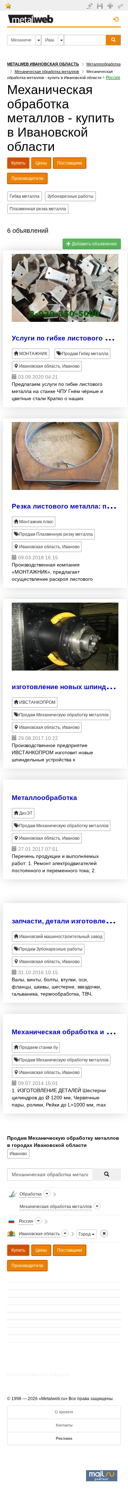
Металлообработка (103, 64)
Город (85, 1234)
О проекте (64, 1412)
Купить (18, 163)
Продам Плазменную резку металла (55, 534)
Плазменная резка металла (38, 208)
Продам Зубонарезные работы (50, 949)
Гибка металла (24, 196)
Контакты (64, 1425)
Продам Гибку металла (84, 353)
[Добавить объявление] (90, 5)
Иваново (18, 1153)
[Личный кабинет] (121, 5)
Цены (41, 163)
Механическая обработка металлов (47, 71)
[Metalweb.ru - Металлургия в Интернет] (30, 17)
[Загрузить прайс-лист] (101, 5)
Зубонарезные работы (70, 196)
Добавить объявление (94, 243)
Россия (113, 77)
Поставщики (69, 163)
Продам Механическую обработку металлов (63, 714)
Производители (27, 178)
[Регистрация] (111, 5)
